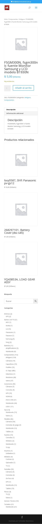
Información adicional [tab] (14, 113)
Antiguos (22, 19)
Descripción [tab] (11, 110)
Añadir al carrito (23, 87)
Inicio (6, 19)
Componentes (13, 19)
